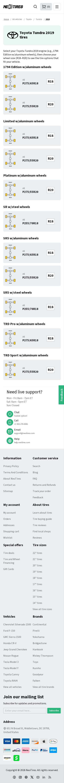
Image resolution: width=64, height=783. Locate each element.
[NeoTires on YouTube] (38, 777)
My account (9, 513)
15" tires (37, 597)
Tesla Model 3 (11, 662)
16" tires (37, 590)
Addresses (8, 525)
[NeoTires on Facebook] (14, 777)
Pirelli (36, 631)
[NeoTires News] (49, 777)
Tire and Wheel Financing (11, 561)
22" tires (37, 553)
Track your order (42, 491)
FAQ (35, 479)
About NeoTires (12, 479)
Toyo (35, 662)
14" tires (37, 603)
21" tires (37, 559)
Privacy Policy (11, 466)
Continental (39, 624)
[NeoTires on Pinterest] (26, 777)
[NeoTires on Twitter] (32, 777)
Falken (36, 681)
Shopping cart (11, 531)
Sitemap (8, 491)
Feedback (38, 497)
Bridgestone (40, 643)
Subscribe (54, 710)
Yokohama (38, 637)
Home (6, 19)
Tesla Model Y (10, 668)
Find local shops (42, 531)
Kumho (37, 668)
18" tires (37, 578)
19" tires (37, 572)
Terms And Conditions (15, 472)
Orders (7, 519)
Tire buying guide (42, 519)
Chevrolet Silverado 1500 (17, 624)
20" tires (37, 565)
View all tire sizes (42, 609)
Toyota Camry (11, 674)
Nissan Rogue (11, 656)
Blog (35, 472)
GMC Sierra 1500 (12, 637)
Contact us (9, 485)
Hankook (38, 649)
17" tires (37, 584)
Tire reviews (39, 525)
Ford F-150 (9, 631)
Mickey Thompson (43, 656)
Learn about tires (42, 513)
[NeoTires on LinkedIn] (43, 777)
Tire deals (8, 553)
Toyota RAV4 (10, 681)
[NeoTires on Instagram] (20, 777)
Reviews (37, 538)
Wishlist (7, 538)
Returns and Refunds (44, 485)
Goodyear (38, 674)
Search (36, 466)
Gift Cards (8, 569)
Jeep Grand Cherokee (15, 649)
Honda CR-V (9, 643)
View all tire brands (43, 687)
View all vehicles (12, 687)
